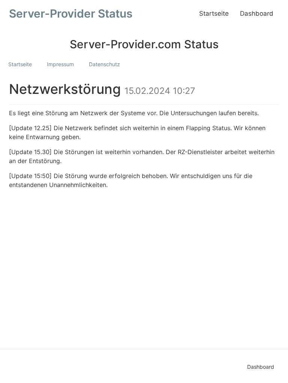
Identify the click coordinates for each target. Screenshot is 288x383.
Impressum (60, 64)
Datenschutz (104, 64)
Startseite (214, 13)
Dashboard (256, 13)
